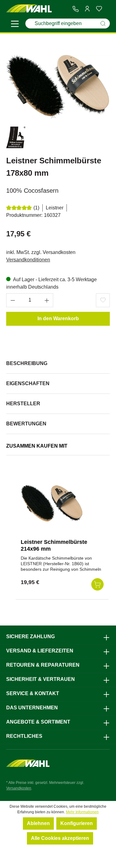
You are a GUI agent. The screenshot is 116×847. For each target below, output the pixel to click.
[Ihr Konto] (87, 8)
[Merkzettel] (99, 8)
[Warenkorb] (107, 9)
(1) (36, 207)
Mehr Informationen (82, 812)
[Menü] (15, 24)
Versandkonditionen (28, 259)
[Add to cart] (97, 584)
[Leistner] (15, 138)
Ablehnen (38, 823)
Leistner (54, 207)
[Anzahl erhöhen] (47, 300)
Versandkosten (18, 788)
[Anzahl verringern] (12, 300)
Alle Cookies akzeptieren (60, 838)
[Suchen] (103, 23)
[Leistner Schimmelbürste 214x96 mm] (52, 503)
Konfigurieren (76, 823)
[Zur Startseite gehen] (29, 8)
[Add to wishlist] (103, 300)
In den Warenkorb (58, 318)
